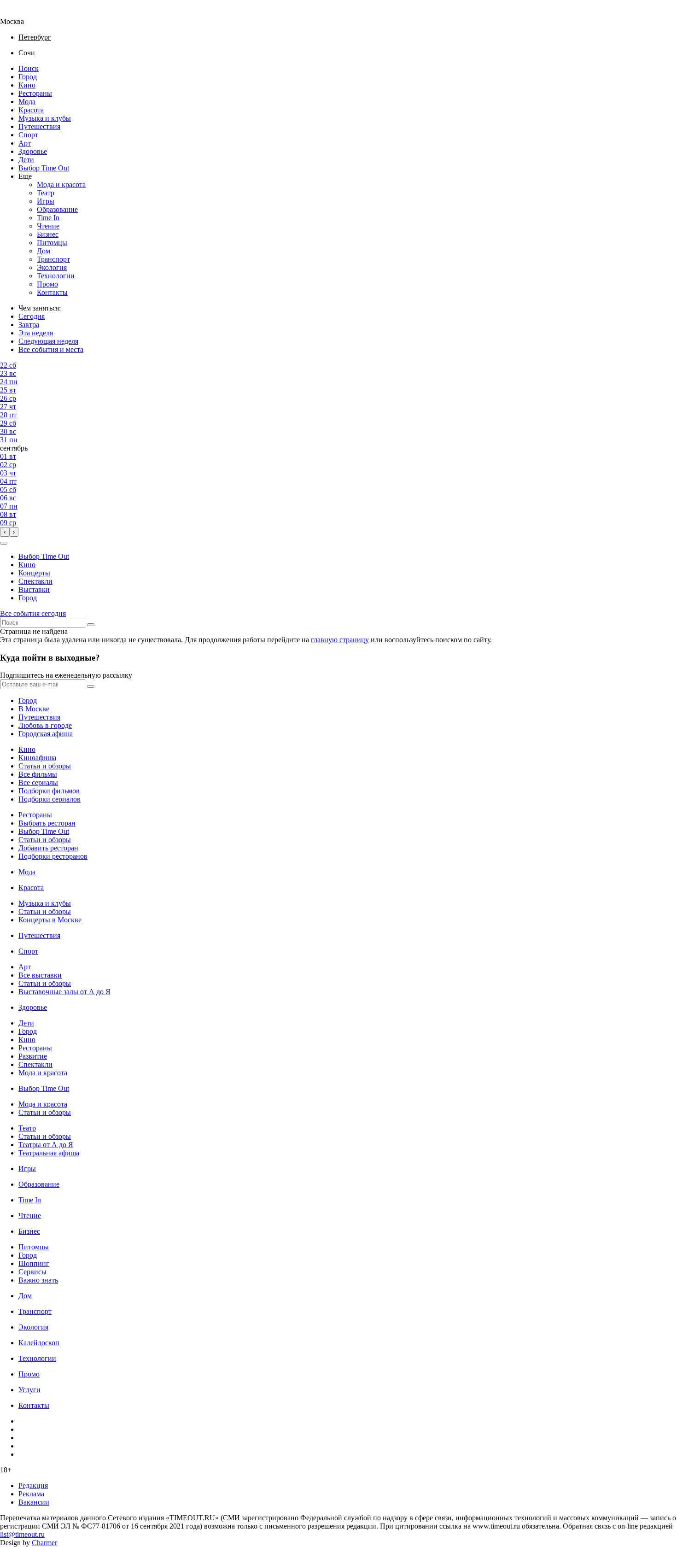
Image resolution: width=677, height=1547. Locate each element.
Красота (31, 110)
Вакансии (33, 1502)
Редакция (33, 1485)
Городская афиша (45, 734)
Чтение (48, 226)
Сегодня (31, 316)
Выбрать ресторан (47, 823)
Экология (52, 267)
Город (27, 77)
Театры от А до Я (45, 1145)
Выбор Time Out (43, 168)
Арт (24, 143)
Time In (48, 218)
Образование (57, 209)
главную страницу (340, 640)
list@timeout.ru (22, 1534)
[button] (3, 543)
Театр (45, 193)
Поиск (28, 68)
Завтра (28, 324)
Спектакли (35, 581)
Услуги (29, 1390)
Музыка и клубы (44, 118)
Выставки (34, 589)
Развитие (32, 1056)
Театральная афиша (48, 1153)
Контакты (52, 292)
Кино (26, 85)
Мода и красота (61, 184)
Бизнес (47, 234)
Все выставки (40, 975)
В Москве (33, 709)
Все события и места (50, 349)
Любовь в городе (45, 725)
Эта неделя (35, 333)
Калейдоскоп (38, 1343)
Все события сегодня (33, 613)
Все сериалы (38, 782)
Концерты (34, 573)
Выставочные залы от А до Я (64, 992)
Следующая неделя (48, 341)
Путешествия (39, 126)
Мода (26, 101)
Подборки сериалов (49, 799)
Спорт (28, 135)
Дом (43, 251)
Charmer (44, 1543)
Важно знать (38, 1280)
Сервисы (32, 1272)
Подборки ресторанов (53, 856)
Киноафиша (37, 758)
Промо (47, 284)
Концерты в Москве (50, 920)
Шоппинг (33, 1263)
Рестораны (35, 93)
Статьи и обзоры (44, 766)
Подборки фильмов (49, 791)
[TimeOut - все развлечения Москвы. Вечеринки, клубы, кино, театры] (20, 13)
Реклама (31, 1494)
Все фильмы (37, 774)
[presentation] (4, 532)
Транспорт (53, 259)
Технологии (56, 276)
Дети (26, 160)
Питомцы (52, 242)
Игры (45, 201)
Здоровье (32, 151)
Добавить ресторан (48, 848)
